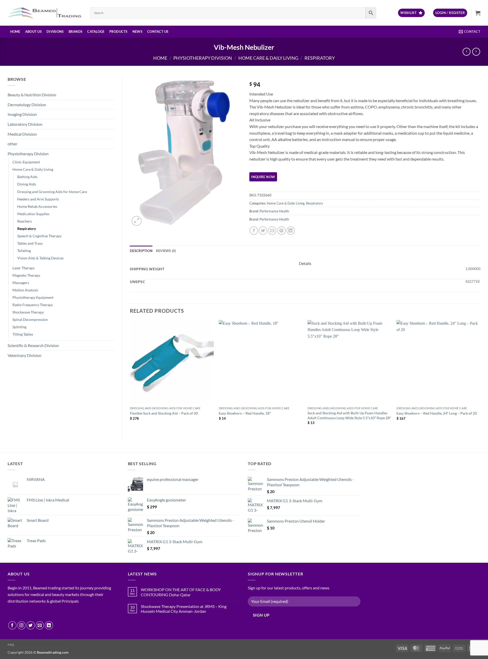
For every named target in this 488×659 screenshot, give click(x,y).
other (12, 143)
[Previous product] (476, 52)
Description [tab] (141, 251)
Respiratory (319, 58)
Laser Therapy (23, 268)
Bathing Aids (27, 177)
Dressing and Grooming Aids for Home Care (52, 192)
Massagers (20, 282)
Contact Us (158, 31)
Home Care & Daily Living (268, 58)
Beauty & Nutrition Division (32, 94)
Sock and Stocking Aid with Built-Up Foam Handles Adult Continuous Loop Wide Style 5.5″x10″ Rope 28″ (349, 415)
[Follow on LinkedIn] (49, 625)
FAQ (11, 645)
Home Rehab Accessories (37, 206)
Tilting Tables (22, 334)
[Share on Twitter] (263, 230)
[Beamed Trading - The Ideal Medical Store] (45, 13)
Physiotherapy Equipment (32, 297)
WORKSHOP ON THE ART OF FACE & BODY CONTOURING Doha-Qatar (181, 592)
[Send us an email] (40, 625)
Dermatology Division (27, 104)
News (137, 31)
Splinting (19, 327)
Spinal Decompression (30, 319)
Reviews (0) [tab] (166, 251)
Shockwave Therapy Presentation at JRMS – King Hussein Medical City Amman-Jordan (183, 609)
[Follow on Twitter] (30, 625)
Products (118, 31)
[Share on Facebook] (254, 230)
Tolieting (24, 250)
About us (33, 31)
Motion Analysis (25, 290)
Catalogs (95, 31)
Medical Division (22, 134)
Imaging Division (22, 114)
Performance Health (274, 211)
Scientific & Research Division (33, 345)
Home (15, 31)
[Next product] (466, 52)
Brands (76, 31)
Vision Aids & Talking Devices (40, 258)
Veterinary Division (24, 355)
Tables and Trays (30, 243)
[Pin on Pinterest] (281, 230)
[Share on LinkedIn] (290, 230)
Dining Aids (26, 184)
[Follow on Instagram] (21, 625)
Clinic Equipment (26, 162)
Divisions (55, 31)
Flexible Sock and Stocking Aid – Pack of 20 (164, 413)
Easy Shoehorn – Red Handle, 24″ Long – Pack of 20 (436, 413)
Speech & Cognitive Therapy (39, 236)
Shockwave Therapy (28, 312)
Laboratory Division (25, 124)
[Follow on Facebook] (12, 625)
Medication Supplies (33, 214)
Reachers (24, 221)
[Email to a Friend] (272, 230)
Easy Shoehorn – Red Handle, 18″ (245, 413)
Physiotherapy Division (202, 58)
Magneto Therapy (26, 275)
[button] (450, 13)
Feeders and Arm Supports (38, 199)
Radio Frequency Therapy (32, 305)
